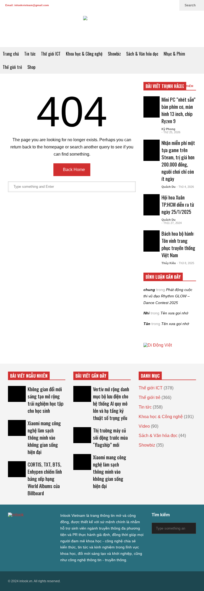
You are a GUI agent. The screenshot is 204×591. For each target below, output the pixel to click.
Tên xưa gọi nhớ (174, 313)
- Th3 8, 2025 (185, 263)
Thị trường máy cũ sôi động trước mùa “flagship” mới (110, 437)
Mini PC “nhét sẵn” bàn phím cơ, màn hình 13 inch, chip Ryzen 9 (179, 110)
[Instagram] (156, 5)
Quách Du (169, 186)
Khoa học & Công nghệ (84, 54)
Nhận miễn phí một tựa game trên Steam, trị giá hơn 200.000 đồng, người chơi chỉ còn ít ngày (178, 160)
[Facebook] (139, 5)
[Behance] (48, 526)
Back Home (73, 169)
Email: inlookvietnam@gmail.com (27, 5)
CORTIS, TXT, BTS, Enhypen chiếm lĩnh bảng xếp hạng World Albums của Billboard (45, 479)
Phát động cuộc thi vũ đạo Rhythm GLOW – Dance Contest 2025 (167, 296)
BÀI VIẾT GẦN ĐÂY (90, 376)
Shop (31, 67)
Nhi (146, 313)
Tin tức (30, 54)
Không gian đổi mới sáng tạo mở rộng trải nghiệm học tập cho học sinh (45, 399)
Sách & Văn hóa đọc (142, 54)
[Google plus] (147, 5)
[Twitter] (130, 5)
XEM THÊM (186, 86)
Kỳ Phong (168, 129)
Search (190, 5)
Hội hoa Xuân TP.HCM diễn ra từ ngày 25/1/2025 (178, 204)
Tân (146, 324)
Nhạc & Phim (174, 54)
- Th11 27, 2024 (172, 222)
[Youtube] (164, 5)
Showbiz (114, 54)
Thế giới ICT (51, 54)
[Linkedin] (173, 5)
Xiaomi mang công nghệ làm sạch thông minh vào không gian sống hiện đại (44, 437)
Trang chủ (11, 54)
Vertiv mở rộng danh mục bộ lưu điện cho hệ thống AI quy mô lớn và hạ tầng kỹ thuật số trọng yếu (111, 403)
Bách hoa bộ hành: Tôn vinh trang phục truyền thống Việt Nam (178, 244)
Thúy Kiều (169, 263)
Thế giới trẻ (12, 67)
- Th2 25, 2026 (171, 132)
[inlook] (102, 29)
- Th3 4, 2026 (185, 186)
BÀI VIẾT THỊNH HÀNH (165, 86)
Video (144, 426)
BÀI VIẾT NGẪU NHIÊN (29, 376)
